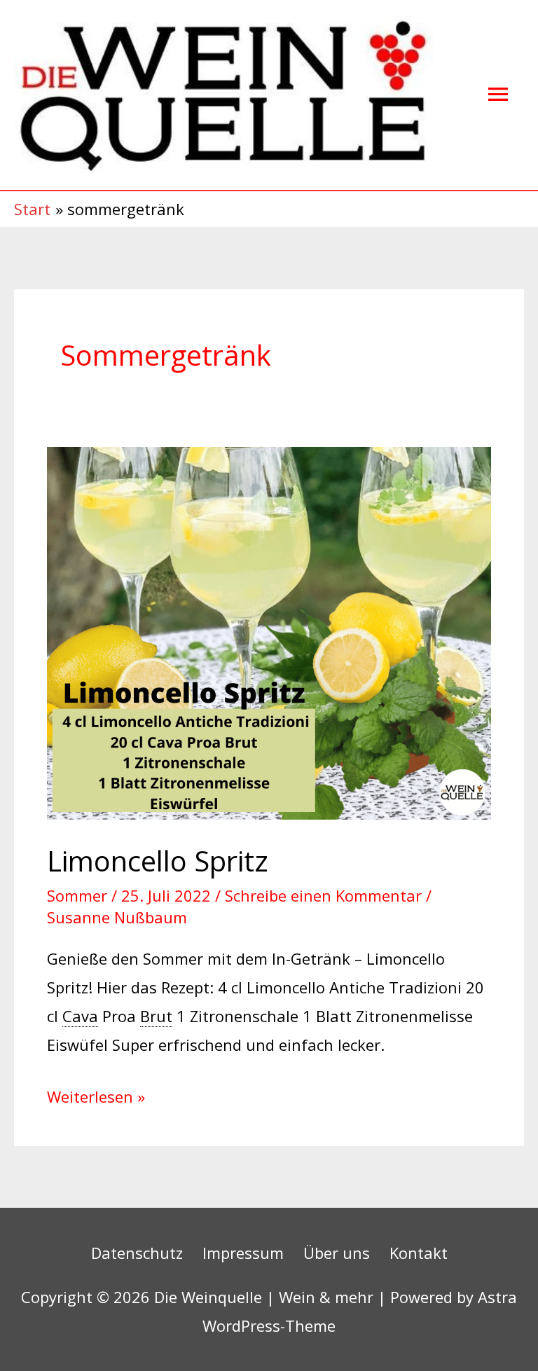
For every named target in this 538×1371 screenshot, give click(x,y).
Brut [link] (156, 1015)
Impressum (243, 1252)
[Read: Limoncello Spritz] (269, 631)
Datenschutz (137, 1252)
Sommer (77, 895)
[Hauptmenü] (498, 95)
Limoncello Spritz (157, 860)
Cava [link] (80, 1015)
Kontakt (418, 1252)
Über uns (336, 1252)
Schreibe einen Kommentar (323, 895)
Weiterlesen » (96, 1094)
